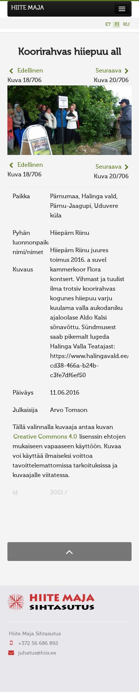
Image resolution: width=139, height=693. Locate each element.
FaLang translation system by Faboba (33, 527)
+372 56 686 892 (38, 643)
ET (108, 24)
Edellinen (30, 71)
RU (126, 24)
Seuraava (109, 71)
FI (117, 24)
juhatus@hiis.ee (37, 653)
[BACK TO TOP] (69, 551)
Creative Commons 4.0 (45, 437)
